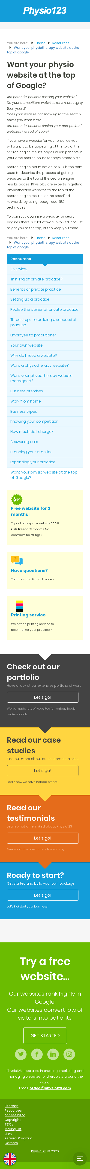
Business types (23, 411)
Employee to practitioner (33, 335)
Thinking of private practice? (36, 279)
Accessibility (15, 1115)
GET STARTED (45, 1035)
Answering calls (24, 441)
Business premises (26, 391)
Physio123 (38, 1151)
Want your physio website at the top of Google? (44, 475)
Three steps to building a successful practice (43, 322)
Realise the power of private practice (44, 309)
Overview (18, 269)
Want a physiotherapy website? (39, 365)
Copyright (13, 1119)
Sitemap (11, 1106)
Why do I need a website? (33, 355)
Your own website (26, 345)
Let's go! (42, 697)
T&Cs (9, 1124)
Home (40, 43)
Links (8, 1133)
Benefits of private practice (35, 289)
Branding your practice (31, 452)
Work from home (25, 401)
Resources (20, 258)
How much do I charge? (32, 431)
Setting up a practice (29, 299)
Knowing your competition (34, 421)
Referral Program (18, 1138)
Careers (11, 1143)
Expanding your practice (32, 462)
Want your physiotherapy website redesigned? (41, 378)
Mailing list (13, 1129)
